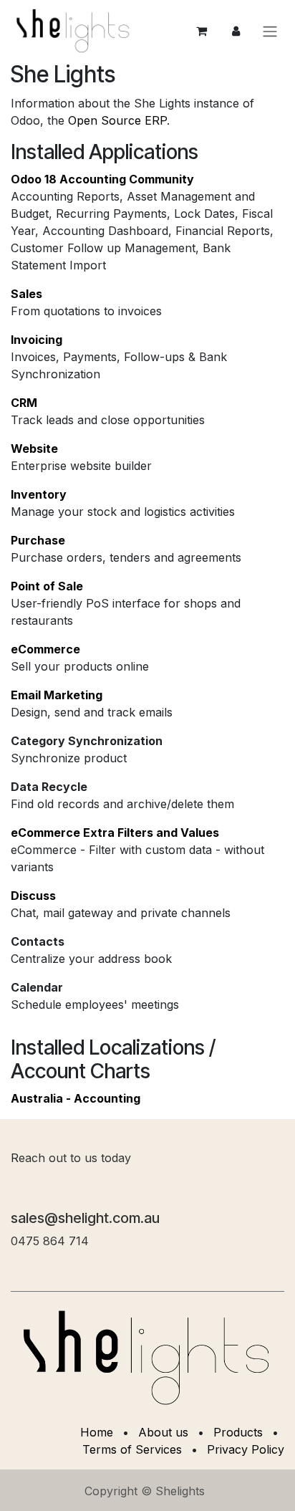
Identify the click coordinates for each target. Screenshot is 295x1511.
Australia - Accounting (75, 1098)
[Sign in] (235, 30)
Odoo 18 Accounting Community (102, 179)
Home (96, 1432)
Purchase (38, 540)
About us (163, 1432)
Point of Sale (47, 586)
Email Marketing (56, 695)
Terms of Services (132, 1449)
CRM (24, 402)
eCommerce (45, 649)
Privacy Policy (245, 1449)
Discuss (33, 895)
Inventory (39, 494)
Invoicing (36, 339)
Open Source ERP (117, 120)
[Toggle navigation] (270, 31)
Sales (26, 294)
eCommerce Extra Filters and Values (115, 832)
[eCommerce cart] (201, 30)
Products (238, 1432)
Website (34, 448)
